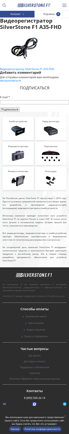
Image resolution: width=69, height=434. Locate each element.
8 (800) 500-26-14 (34, 398)
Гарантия (34, 373)
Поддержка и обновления (34, 367)
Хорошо (15, 429)
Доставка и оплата (34, 361)
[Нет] (64, 416)
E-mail (5, 97)
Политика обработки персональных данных (34, 378)
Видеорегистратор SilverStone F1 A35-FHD (27, 69)
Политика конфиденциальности (42, 429)
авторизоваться (10, 80)
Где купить (34, 355)
